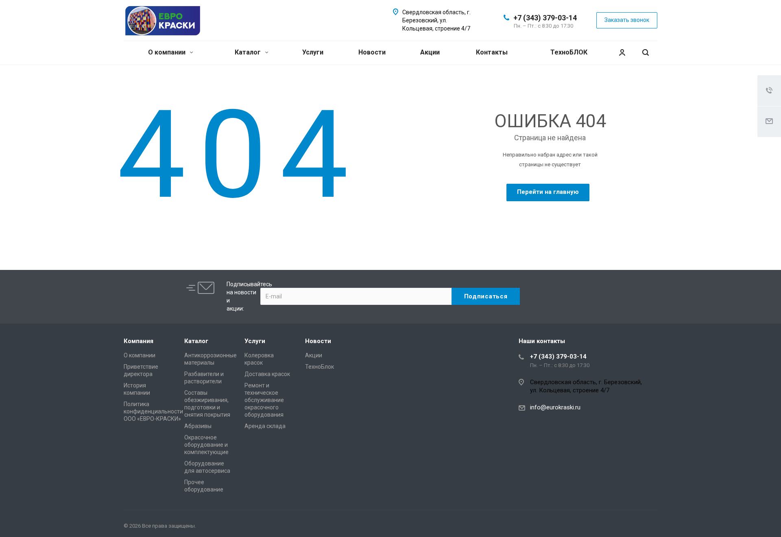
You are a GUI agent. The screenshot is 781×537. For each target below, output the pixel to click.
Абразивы (198, 426)
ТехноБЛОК (568, 52)
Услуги (312, 52)
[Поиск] (645, 53)
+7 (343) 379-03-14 (545, 17)
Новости (372, 52)
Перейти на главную (548, 192)
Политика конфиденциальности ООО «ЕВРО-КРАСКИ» (153, 411)
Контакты (492, 52)
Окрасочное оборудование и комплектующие (206, 444)
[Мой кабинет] (622, 53)
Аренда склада (265, 426)
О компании (167, 52)
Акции (430, 52)
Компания (138, 341)
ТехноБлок (319, 366)
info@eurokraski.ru (555, 407)
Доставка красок (267, 374)
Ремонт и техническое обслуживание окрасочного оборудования (264, 400)
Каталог (248, 52)
